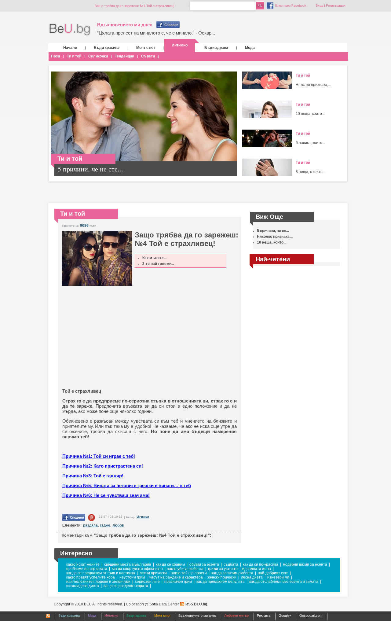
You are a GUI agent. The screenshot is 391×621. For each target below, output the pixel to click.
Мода (250, 48)
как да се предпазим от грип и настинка (100, 573)
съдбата (231, 564)
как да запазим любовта (232, 573)
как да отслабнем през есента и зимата (283, 581)
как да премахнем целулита (220, 581)
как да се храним (170, 564)
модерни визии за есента (305, 564)
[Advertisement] (135, 344)
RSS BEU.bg (196, 604)
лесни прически (153, 573)
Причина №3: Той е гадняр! (92, 475)
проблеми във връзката (86, 569)
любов (118, 525)
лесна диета (252, 577)
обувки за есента (204, 564)
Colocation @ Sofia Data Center (152, 604)
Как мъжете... (154, 258)
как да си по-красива (260, 564)
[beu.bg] (70, 29)
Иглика (143, 517)
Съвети (148, 56)
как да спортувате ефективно (137, 569)
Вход (319, 5)
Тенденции (124, 56)
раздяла (90, 525)
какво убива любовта (185, 569)
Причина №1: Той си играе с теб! (98, 456)
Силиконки (98, 56)
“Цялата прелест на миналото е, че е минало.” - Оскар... (156, 32)
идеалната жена (256, 569)
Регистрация (335, 5)
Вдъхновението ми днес (124, 24)
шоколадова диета (82, 586)
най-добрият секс (273, 573)
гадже (105, 525)
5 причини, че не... (273, 231)
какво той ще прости (189, 573)
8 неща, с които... (310, 172)
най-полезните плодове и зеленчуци (98, 581)
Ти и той (74, 56)
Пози (55, 56)
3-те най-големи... (158, 264)
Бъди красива (106, 48)
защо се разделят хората (126, 586)
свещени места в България (127, 564)
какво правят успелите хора (90, 577)
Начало (70, 48)
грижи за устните (223, 569)
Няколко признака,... (313, 85)
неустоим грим (132, 577)
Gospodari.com (310, 615)
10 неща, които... (310, 114)
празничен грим (178, 581)
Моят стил (145, 48)
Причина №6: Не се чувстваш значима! (106, 495)
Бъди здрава (216, 48)
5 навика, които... (310, 143)
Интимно (180, 45)
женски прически (221, 577)
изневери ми (278, 577)
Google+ (285, 615)
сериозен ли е (147, 581)
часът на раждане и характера (176, 577)
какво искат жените (83, 564)
